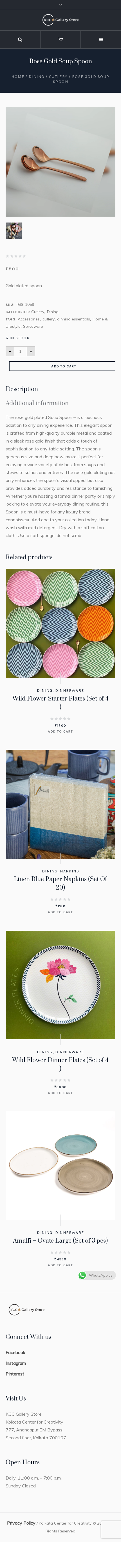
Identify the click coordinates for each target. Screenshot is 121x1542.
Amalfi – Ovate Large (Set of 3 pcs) (60, 1241)
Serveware (33, 326)
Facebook (15, 1352)
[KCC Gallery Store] (60, 20)
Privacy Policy (21, 1523)
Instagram (16, 1363)
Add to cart (63, 366)
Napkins (69, 871)
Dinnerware (69, 690)
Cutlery (58, 76)
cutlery (48, 319)
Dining (36, 76)
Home (18, 76)
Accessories (29, 319)
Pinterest (15, 1374)
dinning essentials (73, 319)
